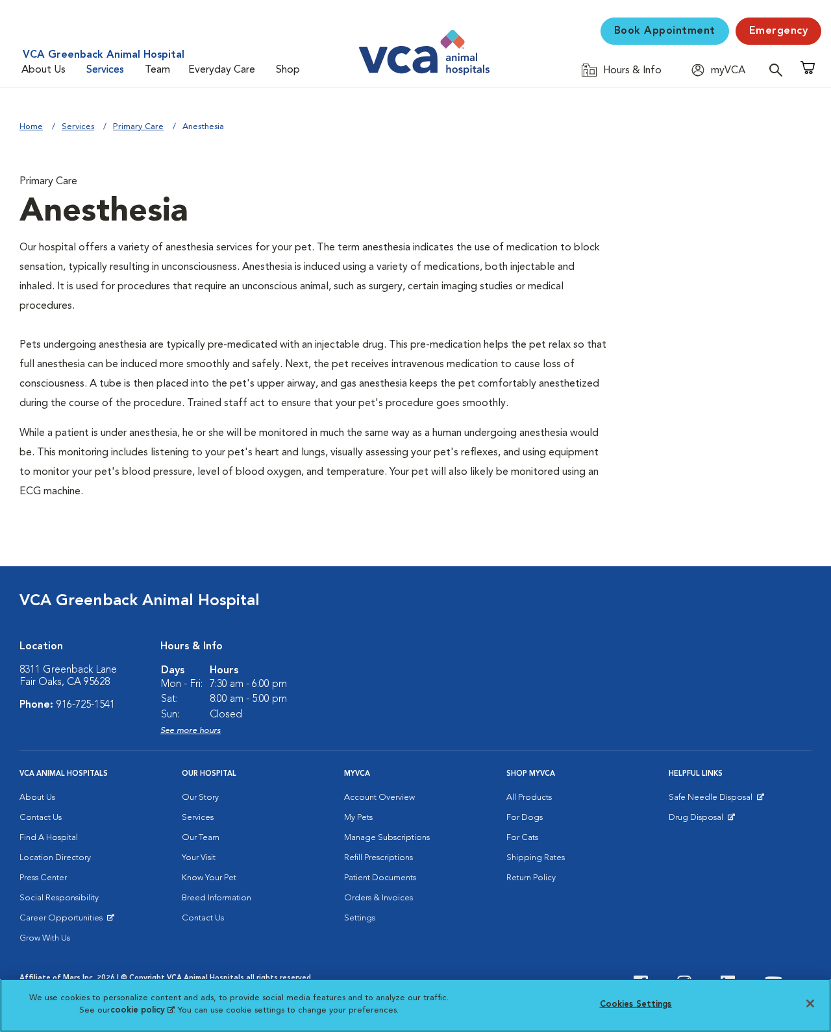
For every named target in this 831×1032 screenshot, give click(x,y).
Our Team (200, 838)
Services (105, 70)
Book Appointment (664, 31)
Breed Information (216, 898)
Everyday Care (221, 70)
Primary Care (138, 127)
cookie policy (142, 1010)
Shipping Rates (535, 858)
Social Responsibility (59, 898)
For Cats (522, 838)
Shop (288, 70)
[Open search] (779, 69)
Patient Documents (380, 878)
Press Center (43, 878)
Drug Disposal (701, 820)
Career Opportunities (63, 921)
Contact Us (40, 817)
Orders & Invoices (378, 898)
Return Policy (531, 878)
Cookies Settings (636, 1004)
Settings (359, 918)
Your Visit (199, 858)
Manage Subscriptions (387, 838)
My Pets (358, 817)
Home (31, 127)
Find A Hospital (48, 838)
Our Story (200, 797)
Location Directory (55, 858)
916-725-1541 (85, 705)
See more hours (190, 730)
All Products (529, 797)
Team (157, 70)
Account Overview (379, 797)
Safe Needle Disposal (712, 800)
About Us (43, 70)
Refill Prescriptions (378, 858)
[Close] (810, 1003)
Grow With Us (44, 938)
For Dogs (524, 817)
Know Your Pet (209, 878)
